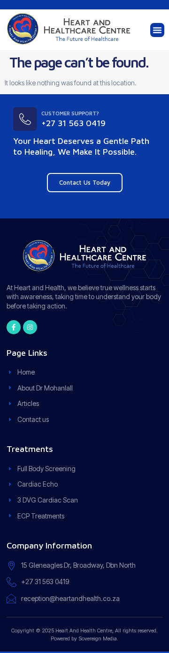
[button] (157, 30)
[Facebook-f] (14, 327)
